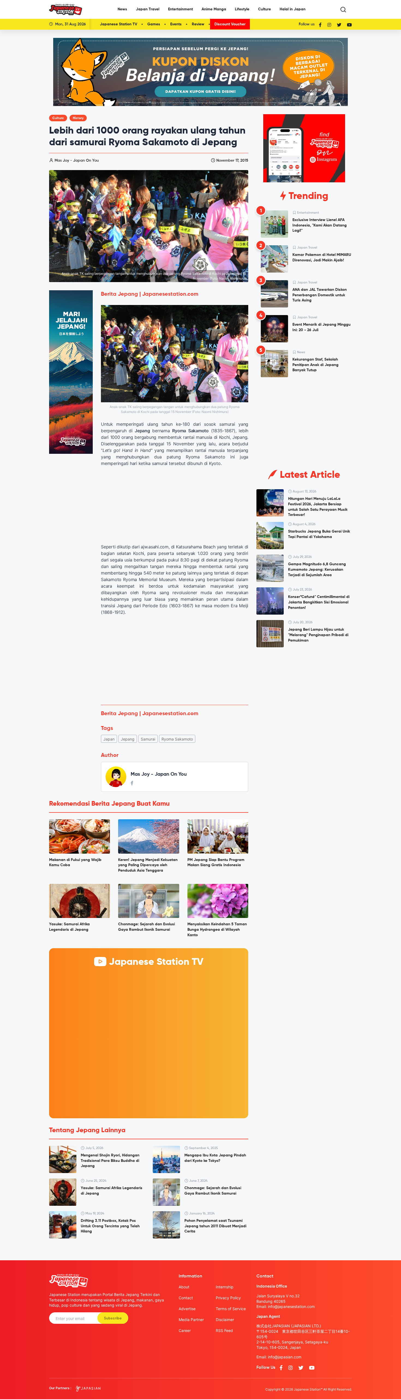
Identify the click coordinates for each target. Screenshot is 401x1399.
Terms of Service (231, 1308)
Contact (186, 1297)
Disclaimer (225, 1319)
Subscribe (113, 1318)
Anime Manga (214, 9)
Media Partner (191, 1319)
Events (176, 24)
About (184, 1287)
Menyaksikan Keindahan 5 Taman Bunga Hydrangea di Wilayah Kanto (217, 929)
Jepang (127, 739)
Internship (225, 1287)
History (78, 118)
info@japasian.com (284, 1357)
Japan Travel (147, 9)
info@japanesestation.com (291, 1306)
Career (185, 1330)
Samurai (148, 739)
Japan (109, 739)
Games (153, 24)
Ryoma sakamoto (177, 739)
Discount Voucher (230, 24)
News (122, 9)
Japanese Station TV (118, 24)
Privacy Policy (228, 1297)
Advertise (187, 1308)
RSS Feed (224, 1330)
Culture (264, 9)
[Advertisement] (174, 660)
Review (198, 24)
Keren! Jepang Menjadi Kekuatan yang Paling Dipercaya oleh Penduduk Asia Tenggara (148, 865)
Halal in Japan (293, 9)
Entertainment (180, 9)
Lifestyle (242, 9)
